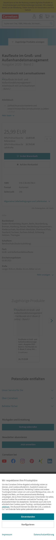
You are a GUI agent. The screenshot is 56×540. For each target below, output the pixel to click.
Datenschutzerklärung (44, 534)
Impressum (7, 534)
